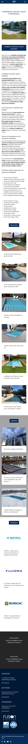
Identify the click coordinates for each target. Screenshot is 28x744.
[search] (25, 2)
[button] (2, 2)
